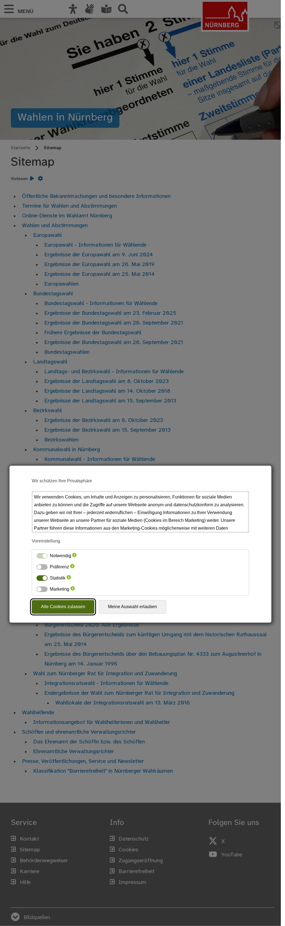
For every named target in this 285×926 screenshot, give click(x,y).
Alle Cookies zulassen (63, 606)
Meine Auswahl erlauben (132, 606)
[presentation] (74, 556)
